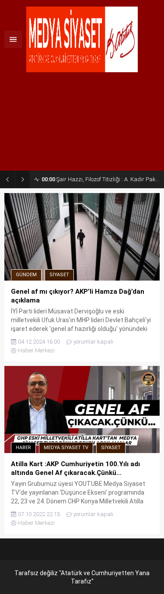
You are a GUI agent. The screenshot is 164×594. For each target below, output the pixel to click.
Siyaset (59, 275)
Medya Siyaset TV (66, 447)
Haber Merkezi (36, 350)
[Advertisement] (82, 124)
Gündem (26, 275)
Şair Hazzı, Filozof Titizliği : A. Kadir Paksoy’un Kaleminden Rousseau (101, 179)
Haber (23, 447)
